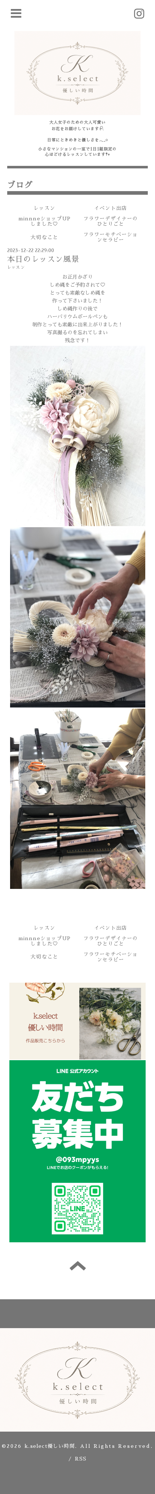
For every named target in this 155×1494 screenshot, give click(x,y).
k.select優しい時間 (50, 1446)
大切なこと (44, 237)
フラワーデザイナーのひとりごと (110, 221)
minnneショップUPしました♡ (44, 221)
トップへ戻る (78, 1265)
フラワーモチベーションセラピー (110, 237)
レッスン (45, 208)
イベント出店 (110, 208)
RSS (81, 1458)
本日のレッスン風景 (43, 259)
